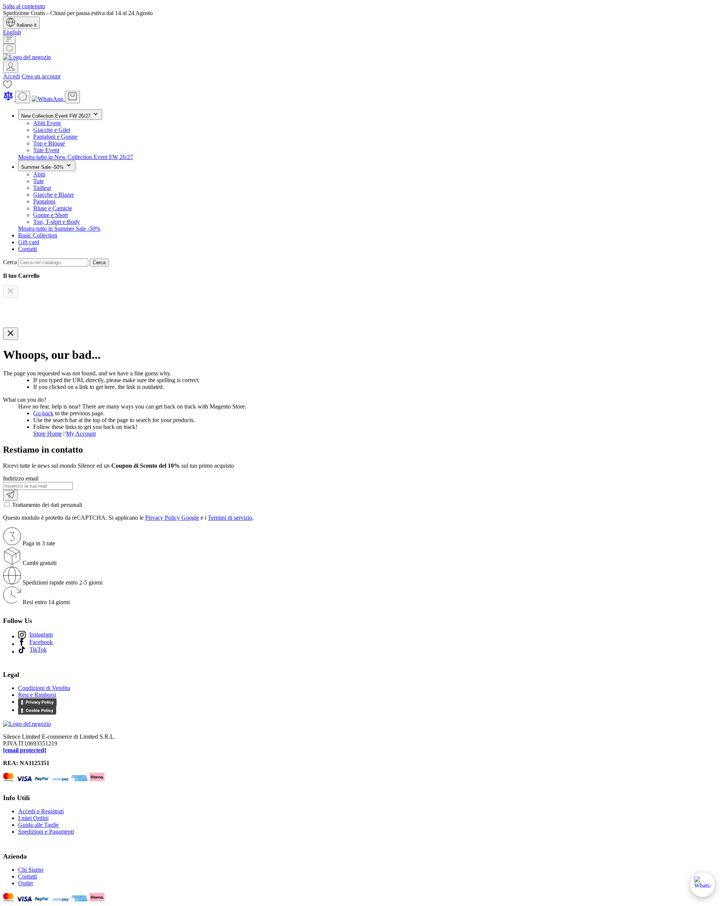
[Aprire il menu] (9, 40)
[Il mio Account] (10, 67)
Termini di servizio (230, 517)
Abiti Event (47, 123)
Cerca (99, 262)
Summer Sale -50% (43, 167)
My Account (81, 433)
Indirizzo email (20, 478)
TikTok (38, 649)
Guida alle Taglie (38, 825)
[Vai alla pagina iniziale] (27, 57)
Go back (43, 413)
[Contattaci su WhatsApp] (702, 884)
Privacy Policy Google (172, 517)
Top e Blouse (49, 143)
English (12, 32)
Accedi (11, 76)
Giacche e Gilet (51, 130)
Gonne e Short (50, 215)
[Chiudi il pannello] (10, 334)
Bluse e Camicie (52, 208)
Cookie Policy (39, 710)
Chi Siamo (30, 869)
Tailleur (42, 188)
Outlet (25, 883)
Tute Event (46, 150)
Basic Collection (37, 235)
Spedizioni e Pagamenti (46, 831)
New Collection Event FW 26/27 (56, 116)
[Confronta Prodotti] (9, 99)
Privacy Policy (40, 702)
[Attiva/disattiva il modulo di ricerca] (9, 49)
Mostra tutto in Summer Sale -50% (59, 228)
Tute (38, 181)
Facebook (41, 642)
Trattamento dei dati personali (47, 505)
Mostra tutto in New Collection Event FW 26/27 (75, 157)
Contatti (27, 249)
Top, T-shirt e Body (56, 222)
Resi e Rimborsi (37, 695)
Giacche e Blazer (53, 194)
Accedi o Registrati (41, 811)
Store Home (47, 433)
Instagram (41, 634)
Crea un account (40, 76)
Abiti (39, 174)
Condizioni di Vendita (44, 688)
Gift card (28, 242)
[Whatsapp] (48, 99)
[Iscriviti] (10, 495)
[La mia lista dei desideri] (7, 87)
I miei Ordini (33, 818)
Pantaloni (44, 201)
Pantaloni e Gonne (55, 136)
